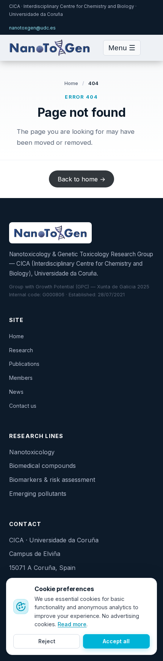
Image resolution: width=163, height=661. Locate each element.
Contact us (22, 405)
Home (71, 83)
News (16, 392)
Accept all (116, 641)
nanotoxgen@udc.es (32, 28)
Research (21, 350)
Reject (46, 641)
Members (21, 378)
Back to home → (81, 179)
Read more (72, 624)
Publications (24, 364)
